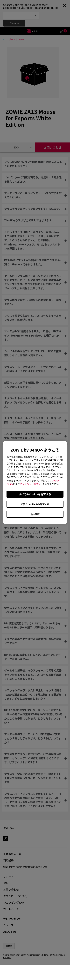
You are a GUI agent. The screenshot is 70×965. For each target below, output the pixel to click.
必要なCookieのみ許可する (35, 504)
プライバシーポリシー (31, 483)
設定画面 (35, 514)
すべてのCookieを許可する (35, 494)
